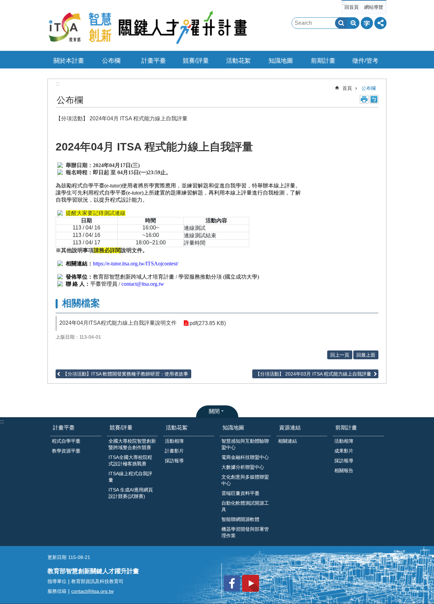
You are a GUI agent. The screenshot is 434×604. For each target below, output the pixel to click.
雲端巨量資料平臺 (240, 493)
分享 (380, 23)
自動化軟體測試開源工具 (245, 506)
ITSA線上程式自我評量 (130, 477)
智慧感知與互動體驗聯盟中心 (245, 444)
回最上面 (365, 355)
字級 (367, 23)
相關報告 (343, 470)
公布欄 (111, 60)
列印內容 (364, 99)
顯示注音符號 (374, 99)
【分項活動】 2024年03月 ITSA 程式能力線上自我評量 (313, 374)
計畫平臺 (153, 60)
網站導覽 (373, 7)
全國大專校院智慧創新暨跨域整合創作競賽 (132, 444)
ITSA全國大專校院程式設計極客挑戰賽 (130, 460)
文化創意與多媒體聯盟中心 (245, 480)
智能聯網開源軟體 (240, 519)
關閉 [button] (214, 411)
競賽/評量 (196, 60)
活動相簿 (174, 441)
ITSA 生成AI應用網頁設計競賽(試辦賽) (130, 493)
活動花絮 (238, 60)
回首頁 (351, 7)
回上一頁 (339, 355)
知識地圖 (281, 60)
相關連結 (287, 441)
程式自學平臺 (66, 441)
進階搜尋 (353, 23)
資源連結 (290, 427)
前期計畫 (323, 60)
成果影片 (343, 451)
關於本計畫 (69, 60)
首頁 (347, 88)
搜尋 (341, 23)
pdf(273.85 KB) (208, 323)
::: (343, 3)
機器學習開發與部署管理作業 (245, 532)
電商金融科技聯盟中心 (245, 457)
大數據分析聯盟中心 (242, 467)
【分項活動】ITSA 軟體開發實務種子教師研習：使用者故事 (125, 374)
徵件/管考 (365, 60)
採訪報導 (174, 460)
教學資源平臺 (66, 451)
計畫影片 (174, 451)
